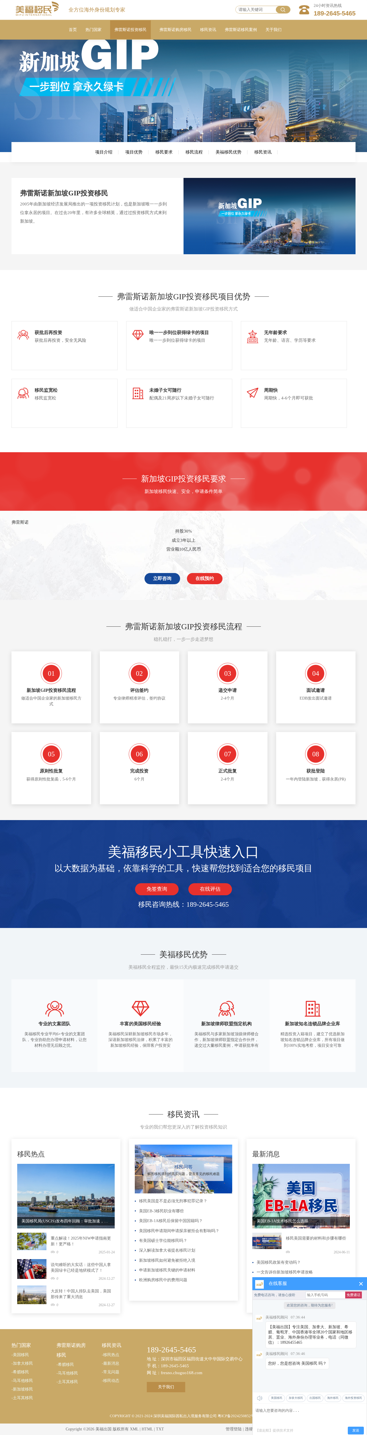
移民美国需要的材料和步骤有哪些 (316, 1238)
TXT (160, 1429)
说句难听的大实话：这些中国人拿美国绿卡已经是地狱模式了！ (81, 1268)
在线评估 (210, 889)
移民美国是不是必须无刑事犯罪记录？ (173, 1201)
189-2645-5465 (335, 13)
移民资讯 (263, 152)
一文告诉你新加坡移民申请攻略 (285, 1272)
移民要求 (164, 152)
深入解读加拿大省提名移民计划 (167, 1250)
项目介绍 (103, 152)
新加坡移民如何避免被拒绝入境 (167, 1260)
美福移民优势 (228, 152)
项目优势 (133, 152)
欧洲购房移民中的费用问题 (163, 1280)
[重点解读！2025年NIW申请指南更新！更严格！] (31, 1241)
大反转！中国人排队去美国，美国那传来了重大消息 (81, 1294)
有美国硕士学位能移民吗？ (163, 1240)
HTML (147, 1429)
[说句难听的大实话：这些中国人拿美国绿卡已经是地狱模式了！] (31, 1269)
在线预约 (205, 578)
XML (134, 1429)
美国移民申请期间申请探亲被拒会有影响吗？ (179, 1231)
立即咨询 (162, 578)
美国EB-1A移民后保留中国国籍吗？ (171, 1221)
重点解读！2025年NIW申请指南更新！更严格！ (81, 1241)
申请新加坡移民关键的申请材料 (167, 1270)
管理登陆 (234, 1429)
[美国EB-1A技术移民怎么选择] (301, 1196)
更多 (109, 1147)
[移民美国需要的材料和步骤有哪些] (267, 1240)
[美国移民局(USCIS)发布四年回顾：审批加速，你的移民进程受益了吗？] (66, 1196)
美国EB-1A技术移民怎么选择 (282, 1221)
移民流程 (194, 152)
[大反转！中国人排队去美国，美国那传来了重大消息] (31, 1294)
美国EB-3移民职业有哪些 (161, 1211)
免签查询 (157, 889)
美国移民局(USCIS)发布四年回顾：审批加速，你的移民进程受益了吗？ (66, 1221)
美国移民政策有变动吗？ (279, 1262)
